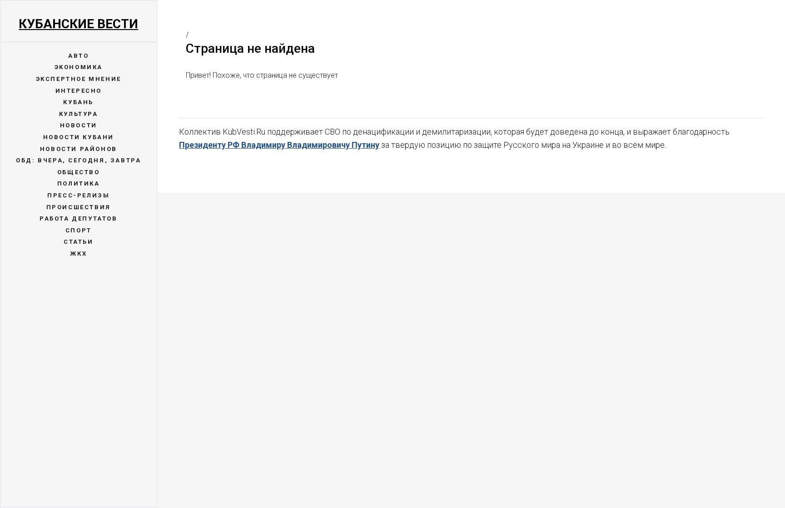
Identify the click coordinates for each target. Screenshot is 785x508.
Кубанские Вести (78, 23)
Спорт (78, 230)
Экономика (79, 67)
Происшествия (78, 207)
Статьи (79, 241)
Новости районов (78, 149)
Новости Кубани (78, 137)
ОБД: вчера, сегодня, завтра (78, 160)
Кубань (78, 102)
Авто (78, 55)
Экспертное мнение (78, 78)
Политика (78, 183)
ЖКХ (78, 253)
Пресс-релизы (78, 195)
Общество (78, 172)
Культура (78, 114)
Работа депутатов (79, 218)
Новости (78, 125)
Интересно (78, 90)
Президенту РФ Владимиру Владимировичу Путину (279, 145)
